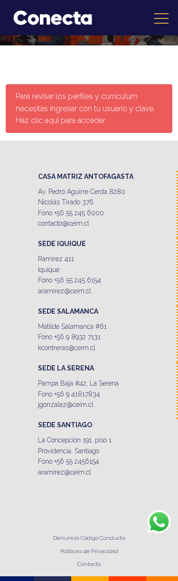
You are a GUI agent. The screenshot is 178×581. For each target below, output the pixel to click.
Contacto (89, 564)
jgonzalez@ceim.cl (66, 404)
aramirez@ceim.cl (64, 291)
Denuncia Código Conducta (89, 538)
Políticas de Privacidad (89, 551)
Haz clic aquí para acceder (60, 120)
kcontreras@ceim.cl (66, 348)
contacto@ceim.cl (63, 223)
